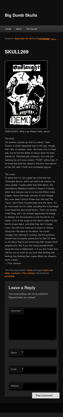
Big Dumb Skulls (21, 15)
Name (17, 352)
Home (8, 28)
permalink (9, 276)
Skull (29, 270)
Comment (16, 310)
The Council (31, 28)
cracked (15, 273)
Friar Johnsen (43, 38)
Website (15, 385)
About (18, 28)
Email (17, 369)
